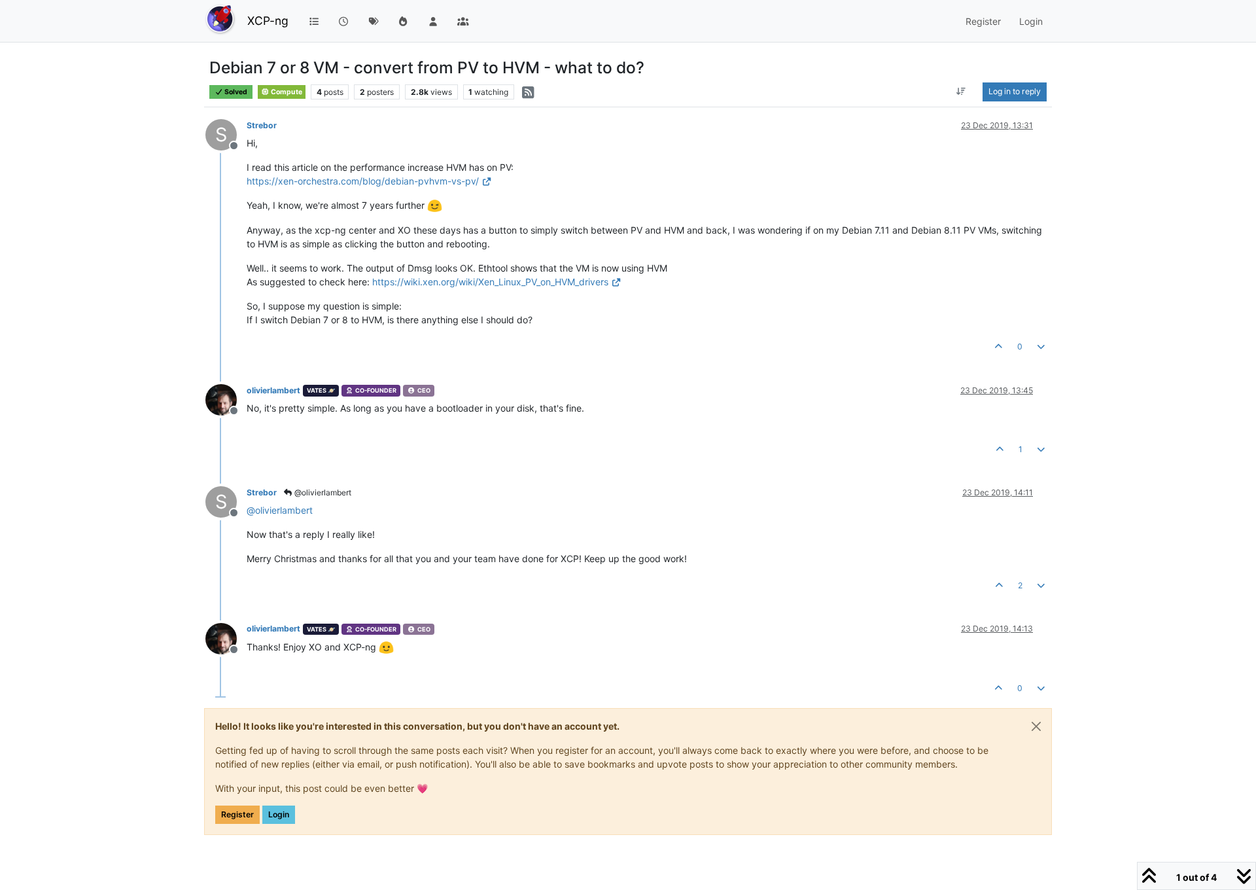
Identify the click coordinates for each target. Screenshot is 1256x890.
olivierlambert (273, 390)
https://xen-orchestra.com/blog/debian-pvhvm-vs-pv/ (363, 181)
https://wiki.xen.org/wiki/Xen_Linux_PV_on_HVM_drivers (490, 281)
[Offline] (226, 398)
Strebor (262, 125)
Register (237, 814)
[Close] (1036, 726)
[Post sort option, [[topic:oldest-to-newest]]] (961, 91)
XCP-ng (267, 20)
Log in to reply (1014, 91)
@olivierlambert (321, 492)
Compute (286, 92)
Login (278, 814)
